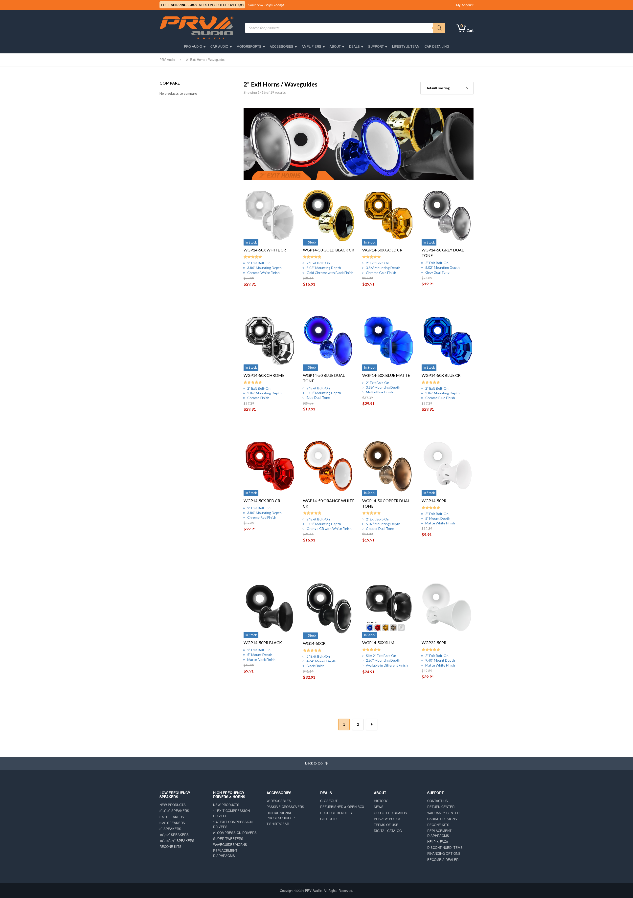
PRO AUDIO (193, 46)
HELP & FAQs (437, 841)
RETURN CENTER (440, 806)
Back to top (314, 763)
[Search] (439, 28)
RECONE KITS (170, 846)
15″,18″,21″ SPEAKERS (176, 840)
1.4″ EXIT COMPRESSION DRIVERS (232, 824)
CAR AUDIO (219, 46)
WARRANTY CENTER (443, 812)
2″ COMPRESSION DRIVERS (235, 832)
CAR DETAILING (437, 46)
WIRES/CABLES (279, 800)
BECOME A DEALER (442, 859)
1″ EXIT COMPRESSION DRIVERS (231, 813)
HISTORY (381, 800)
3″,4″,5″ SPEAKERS (174, 810)
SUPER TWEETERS (228, 838)
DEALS (354, 46)
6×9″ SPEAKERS (172, 822)
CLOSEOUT (329, 800)
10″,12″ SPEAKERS (174, 834)
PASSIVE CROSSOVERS (285, 806)
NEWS (379, 806)
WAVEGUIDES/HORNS (230, 844)
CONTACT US (437, 800)
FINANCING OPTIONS (443, 853)
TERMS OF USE (386, 824)
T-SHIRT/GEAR (278, 823)
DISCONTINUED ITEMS (445, 847)
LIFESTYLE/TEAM (406, 46)
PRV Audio (313, 890)
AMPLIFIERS (311, 46)
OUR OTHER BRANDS (390, 812)
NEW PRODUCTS (172, 804)
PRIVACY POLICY (387, 818)
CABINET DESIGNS (442, 818)
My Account (465, 4)
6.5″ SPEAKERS (171, 816)
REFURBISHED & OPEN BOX (342, 806)
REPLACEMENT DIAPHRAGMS (225, 853)
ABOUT (335, 46)
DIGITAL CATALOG (388, 830)
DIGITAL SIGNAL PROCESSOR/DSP (281, 815)
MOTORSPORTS (249, 46)
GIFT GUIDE (329, 818)
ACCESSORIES (281, 46)
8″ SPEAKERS (170, 828)
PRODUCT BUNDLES (336, 812)
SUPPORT (376, 46)
